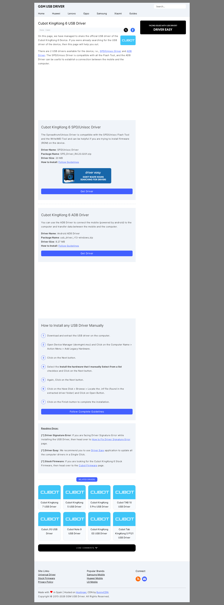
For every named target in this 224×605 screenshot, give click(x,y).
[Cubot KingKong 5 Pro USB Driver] (99, 498)
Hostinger (81, 592)
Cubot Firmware (88, 465)
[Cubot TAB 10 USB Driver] (124, 498)
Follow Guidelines (69, 162)
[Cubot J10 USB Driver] (49, 525)
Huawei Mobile (95, 578)
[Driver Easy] (163, 32)
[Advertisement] (87, 92)
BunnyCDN (102, 592)
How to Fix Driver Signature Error (111, 439)
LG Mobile (92, 581)
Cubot (48, 30)
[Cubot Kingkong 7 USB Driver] (49, 498)
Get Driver (87, 191)
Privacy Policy (45, 581)
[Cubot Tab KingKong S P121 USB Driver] (124, 525)
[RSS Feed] (138, 580)
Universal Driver (47, 574)
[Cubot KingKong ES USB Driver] (99, 525)
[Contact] (144, 580)
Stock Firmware (46, 578)
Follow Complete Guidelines (87, 411)
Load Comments (85, 548)
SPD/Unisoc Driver (110, 51)
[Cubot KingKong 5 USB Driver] (74, 498)
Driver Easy (97, 450)
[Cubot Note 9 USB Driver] (74, 525)
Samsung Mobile (96, 574)
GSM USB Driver (51, 6)
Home (42, 30)
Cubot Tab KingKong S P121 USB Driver (124, 533)
